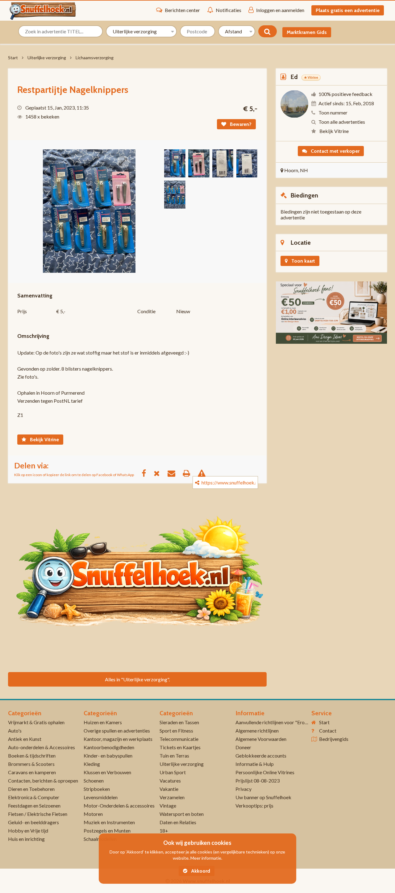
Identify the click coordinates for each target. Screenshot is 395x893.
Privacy (243, 789)
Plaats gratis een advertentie (348, 10)
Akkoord (200, 871)
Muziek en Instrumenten (109, 822)
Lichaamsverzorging (95, 57)
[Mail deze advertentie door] (174, 473)
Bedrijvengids (333, 739)
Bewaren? (240, 124)
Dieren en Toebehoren (31, 789)
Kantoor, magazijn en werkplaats (118, 739)
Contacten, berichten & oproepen (43, 780)
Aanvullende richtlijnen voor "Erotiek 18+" (280, 722)
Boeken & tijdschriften (32, 755)
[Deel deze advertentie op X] (160, 473)
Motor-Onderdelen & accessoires (119, 805)
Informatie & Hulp (254, 764)
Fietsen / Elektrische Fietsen (37, 814)
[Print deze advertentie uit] (189, 473)
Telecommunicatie (179, 739)
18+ (164, 830)
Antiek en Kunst (24, 739)
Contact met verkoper (335, 151)
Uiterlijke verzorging (46, 57)
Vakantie (169, 789)
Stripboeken (97, 789)
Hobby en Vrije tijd (28, 830)
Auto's (15, 730)
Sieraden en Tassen (179, 722)
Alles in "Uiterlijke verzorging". (137, 679)
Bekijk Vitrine (44, 439)
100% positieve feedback (345, 94)
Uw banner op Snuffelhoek (263, 797)
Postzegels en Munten (107, 830)
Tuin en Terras (174, 755)
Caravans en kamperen (32, 772)
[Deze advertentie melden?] (205, 473)
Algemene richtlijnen (257, 730)
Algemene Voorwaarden (260, 739)
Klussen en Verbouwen (107, 772)
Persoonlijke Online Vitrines (264, 772)
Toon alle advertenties (341, 122)
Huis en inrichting (26, 839)
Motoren (93, 814)
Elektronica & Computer (33, 797)
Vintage (168, 805)
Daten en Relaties (178, 822)
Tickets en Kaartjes (180, 747)
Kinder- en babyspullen (108, 755)
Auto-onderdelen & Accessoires (41, 747)
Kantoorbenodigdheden (109, 747)
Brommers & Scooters (31, 764)
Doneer (243, 747)
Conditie (146, 311)
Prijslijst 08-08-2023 (257, 780)
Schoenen (94, 780)
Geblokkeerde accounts (260, 755)
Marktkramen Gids (307, 32)
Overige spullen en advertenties (117, 730)
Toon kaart (302, 261)
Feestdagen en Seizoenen (34, 805)
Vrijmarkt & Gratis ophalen (36, 722)
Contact (327, 730)
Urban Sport (173, 772)
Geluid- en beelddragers (33, 822)
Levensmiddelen (101, 797)
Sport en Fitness (176, 730)
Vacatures (170, 780)
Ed (294, 77)
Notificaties (228, 10)
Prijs (22, 311)
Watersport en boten (182, 814)
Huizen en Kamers (103, 722)
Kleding (92, 764)
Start (13, 57)
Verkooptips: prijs (254, 805)
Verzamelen (172, 797)
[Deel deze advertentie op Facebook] (147, 473)
